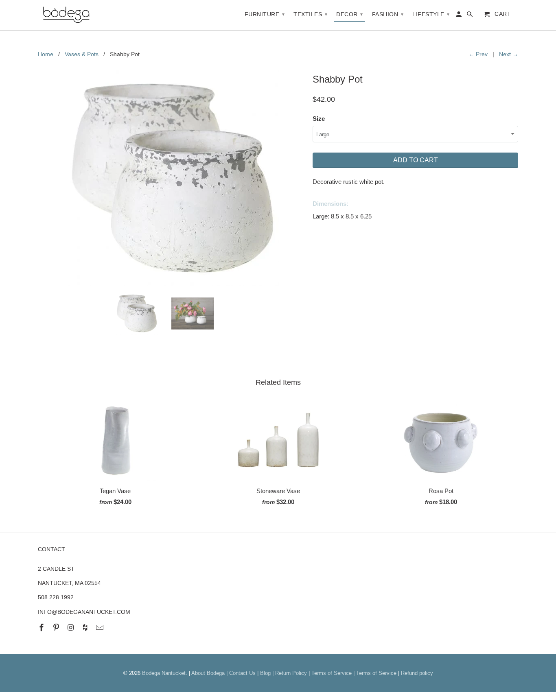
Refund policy (417, 673)
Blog (265, 673)
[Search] (470, 16)
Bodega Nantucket (164, 673)
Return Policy (291, 673)
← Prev (478, 54)
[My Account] (459, 16)
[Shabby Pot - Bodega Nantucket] (171, 178)
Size (319, 118)
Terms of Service (331, 673)
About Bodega (208, 673)
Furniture (265, 14)
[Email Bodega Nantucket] (100, 628)
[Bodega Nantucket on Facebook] (42, 628)
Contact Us (242, 673)
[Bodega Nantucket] (66, 15)
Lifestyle (431, 14)
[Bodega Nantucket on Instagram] (71, 628)
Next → (508, 54)
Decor (349, 14)
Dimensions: (330, 203)
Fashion (388, 14)
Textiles (310, 14)
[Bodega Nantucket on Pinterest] (57, 628)
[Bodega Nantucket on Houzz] (85, 628)
